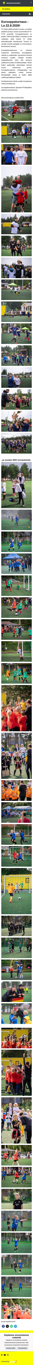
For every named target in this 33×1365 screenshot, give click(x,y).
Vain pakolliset (22, 1348)
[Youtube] (5, 1355)
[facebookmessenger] (15, 1326)
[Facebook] (2, 1355)
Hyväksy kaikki (10, 1348)
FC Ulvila (16, 9)
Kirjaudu (6, 14)
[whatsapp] (11, 1326)
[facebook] (3, 1326)
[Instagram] (8, 1355)
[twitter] (7, 1326)
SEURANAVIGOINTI (18, 3)
